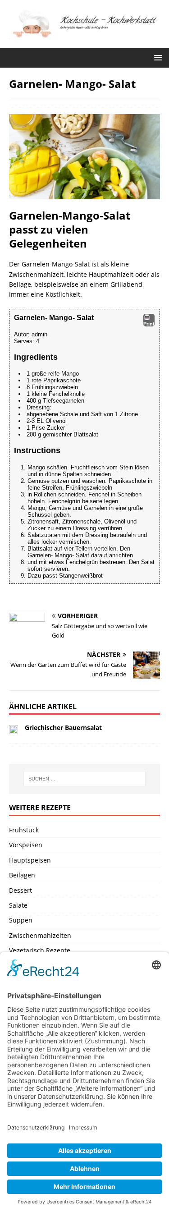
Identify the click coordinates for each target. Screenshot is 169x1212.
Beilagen (22, 875)
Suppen (20, 920)
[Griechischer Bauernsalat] (13, 729)
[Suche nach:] (85, 778)
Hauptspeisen (30, 860)
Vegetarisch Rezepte (39, 950)
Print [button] (149, 323)
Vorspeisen (25, 844)
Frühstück (24, 830)
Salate (18, 905)
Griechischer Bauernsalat (63, 727)
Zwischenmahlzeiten (40, 935)
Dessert (20, 890)
